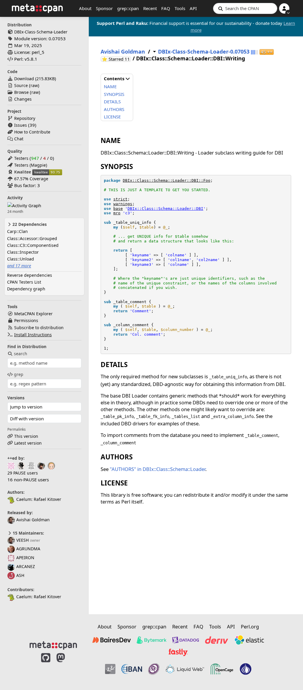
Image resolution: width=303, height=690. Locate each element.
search (20, 353)
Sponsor (104, 8)
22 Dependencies (29, 224)
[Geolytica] (110, 669)
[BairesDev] (111, 640)
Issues (20, 125)
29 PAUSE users (22, 473)
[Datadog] (185, 640)
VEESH (22, 540)
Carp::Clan (17, 231)
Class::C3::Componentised (33, 245)
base (118, 208)
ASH (20, 575)
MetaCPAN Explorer (33, 313)
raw (34, 85)
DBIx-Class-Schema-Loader (40, 32)
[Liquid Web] (185, 669)
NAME (110, 86)
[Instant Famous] (154, 669)
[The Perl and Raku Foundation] (246, 669)
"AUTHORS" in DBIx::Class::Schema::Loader (157, 469)
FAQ (165, 8)
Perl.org (250, 626)
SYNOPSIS (114, 94)
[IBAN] (131, 669)
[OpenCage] (222, 669)
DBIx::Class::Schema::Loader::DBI (165, 208)
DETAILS (112, 101)
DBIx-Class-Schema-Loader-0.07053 (203, 51)
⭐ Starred (116, 59)
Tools (180, 8)
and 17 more (19, 265)
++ (267, 52)
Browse (21, 92)
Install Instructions (33, 334)
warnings (122, 204)
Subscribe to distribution (39, 327)
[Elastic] (249, 640)
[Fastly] (178, 652)
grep (18, 374)
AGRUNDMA (28, 548)
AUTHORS (114, 109)
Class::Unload (20, 259)
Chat (18, 138)
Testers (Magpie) (30, 165)
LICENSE (112, 117)
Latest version (28, 443)
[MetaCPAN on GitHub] (45, 667)
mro (116, 213)
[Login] (284, 8)
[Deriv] (216, 640)
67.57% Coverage (31, 178)
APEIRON (25, 557)
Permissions (26, 320)
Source (21, 85)
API (193, 8)
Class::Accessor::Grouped (32, 238)
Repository (24, 118)
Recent (150, 8)
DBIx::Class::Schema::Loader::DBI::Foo (166, 180)
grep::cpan (128, 8)
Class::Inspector (23, 252)
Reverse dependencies (29, 275)
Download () (35, 78)
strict (120, 199)
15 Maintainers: (28, 533)
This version (26, 436)
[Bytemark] (151, 640)
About (85, 8)
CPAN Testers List (24, 282)
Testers (21, 158)
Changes (23, 99)
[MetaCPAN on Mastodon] (66, 667)
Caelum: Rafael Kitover (38, 499)
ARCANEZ (25, 566)
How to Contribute (32, 132)
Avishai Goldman (33, 519)
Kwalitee (22, 172)
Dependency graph (26, 289)
